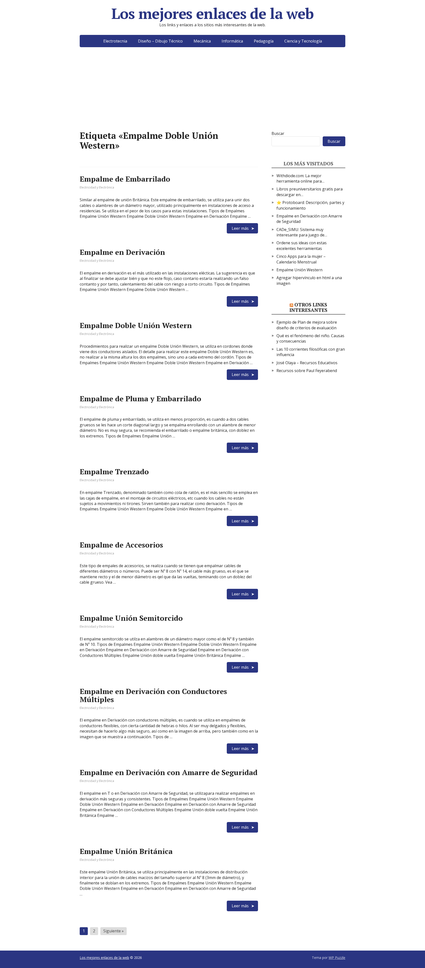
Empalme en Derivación (122, 252)
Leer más (240, 228)
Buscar (278, 133)
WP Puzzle (337, 957)
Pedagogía (263, 41)
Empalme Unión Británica (126, 851)
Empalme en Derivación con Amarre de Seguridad (169, 772)
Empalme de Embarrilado (125, 179)
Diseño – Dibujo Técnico (160, 41)
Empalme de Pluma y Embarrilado (140, 399)
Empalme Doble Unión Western (136, 325)
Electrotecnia (115, 41)
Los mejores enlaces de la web (212, 13)
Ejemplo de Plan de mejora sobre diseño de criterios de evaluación (306, 324)
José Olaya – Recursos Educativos (306, 362)
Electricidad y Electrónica (97, 187)
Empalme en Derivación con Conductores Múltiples (153, 695)
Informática (232, 41)
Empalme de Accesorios (121, 545)
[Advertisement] (212, 96)
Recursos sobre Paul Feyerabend (306, 370)
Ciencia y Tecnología (303, 41)
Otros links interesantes (308, 307)
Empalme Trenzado (114, 472)
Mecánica (202, 41)
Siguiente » (113, 931)
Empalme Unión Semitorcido (131, 618)
